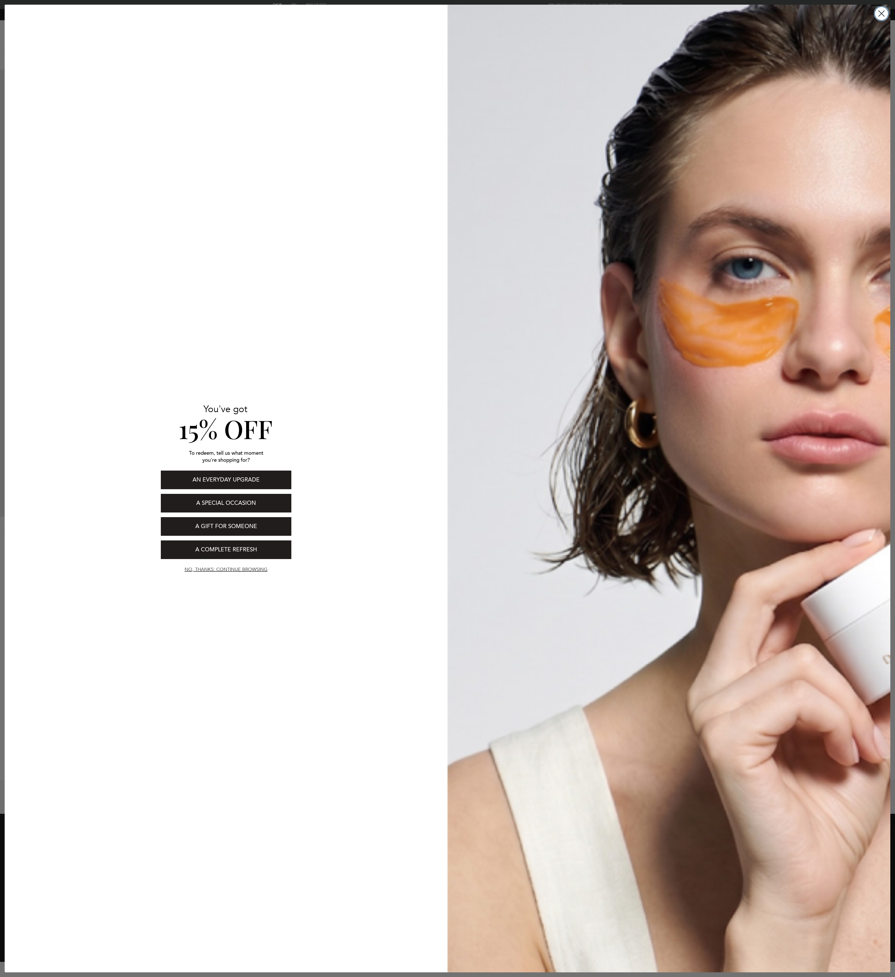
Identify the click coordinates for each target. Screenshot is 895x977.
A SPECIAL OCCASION (226, 503)
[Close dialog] (881, 13)
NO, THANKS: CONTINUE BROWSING (226, 569)
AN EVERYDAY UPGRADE (226, 480)
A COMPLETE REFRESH (226, 549)
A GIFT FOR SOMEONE (226, 526)
